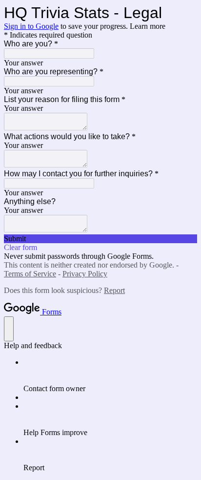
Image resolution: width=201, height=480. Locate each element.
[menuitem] (110, 375)
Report (114, 290)
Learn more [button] (147, 26)
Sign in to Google (31, 26)
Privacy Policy (84, 274)
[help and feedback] (9, 328)
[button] (100, 238)
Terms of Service (30, 274)
